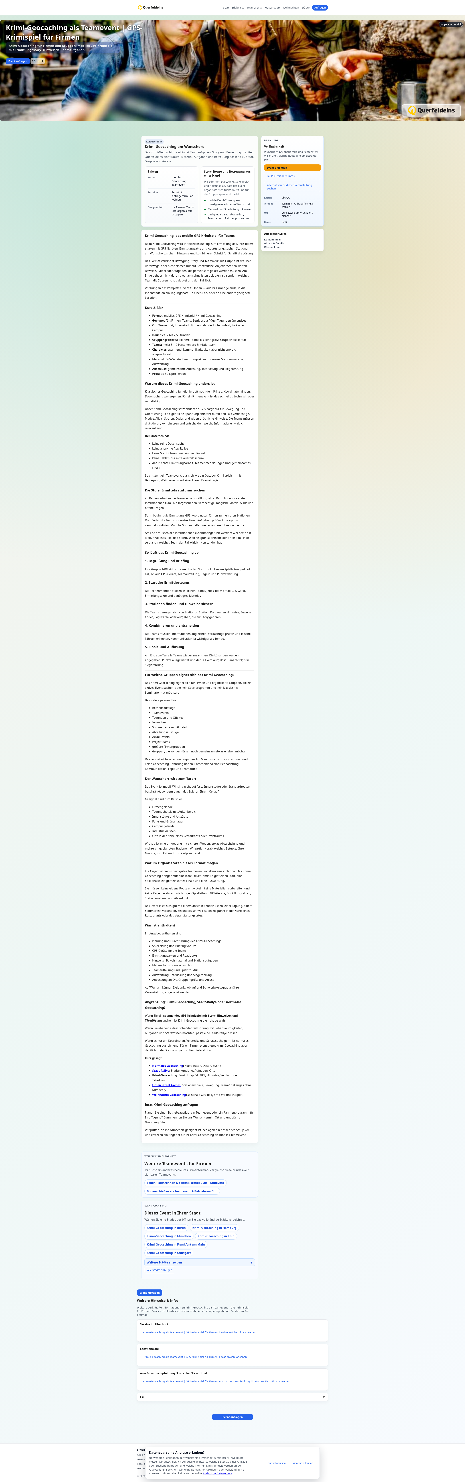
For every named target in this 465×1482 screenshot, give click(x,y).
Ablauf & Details (274, 243)
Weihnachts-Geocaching (169, 1095)
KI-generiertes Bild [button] (450, 24)
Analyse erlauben (303, 1462)
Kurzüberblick (272, 239)
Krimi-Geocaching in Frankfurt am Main (176, 1244)
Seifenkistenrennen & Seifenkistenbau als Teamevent (185, 1183)
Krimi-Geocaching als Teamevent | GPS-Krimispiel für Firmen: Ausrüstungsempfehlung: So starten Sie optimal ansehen (216, 1381)
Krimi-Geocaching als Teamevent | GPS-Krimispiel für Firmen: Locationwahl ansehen (195, 1357)
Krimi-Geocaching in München (169, 1236)
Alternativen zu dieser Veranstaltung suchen (289, 186)
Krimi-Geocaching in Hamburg (214, 1228)
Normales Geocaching (167, 1066)
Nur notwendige (277, 1462)
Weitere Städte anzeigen (164, 1262)
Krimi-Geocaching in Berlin (166, 1228)
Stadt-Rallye (160, 1071)
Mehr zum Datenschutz (217, 1473)
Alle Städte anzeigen (159, 1270)
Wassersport (272, 7)
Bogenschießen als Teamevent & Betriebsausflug (182, 1191)
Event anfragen (17, 61)
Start (226, 7)
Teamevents (254, 7)
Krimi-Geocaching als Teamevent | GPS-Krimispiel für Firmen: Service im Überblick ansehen (199, 1332)
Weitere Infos (272, 247)
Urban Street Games (166, 1085)
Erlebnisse (238, 7)
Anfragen (320, 7)
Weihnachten (291, 7)
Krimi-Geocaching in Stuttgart (169, 1253)
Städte (306, 7)
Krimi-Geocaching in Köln (215, 1236)
